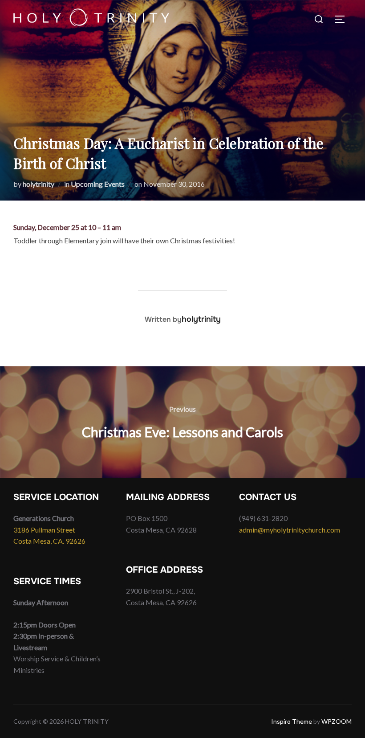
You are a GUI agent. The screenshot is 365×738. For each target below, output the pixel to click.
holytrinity (38, 184)
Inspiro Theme (291, 721)
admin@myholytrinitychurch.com (289, 529)
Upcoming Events (98, 184)
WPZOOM (336, 721)
